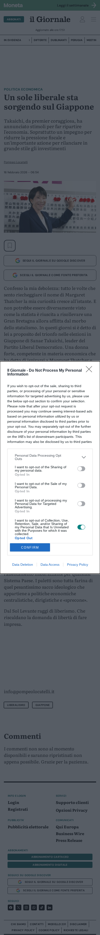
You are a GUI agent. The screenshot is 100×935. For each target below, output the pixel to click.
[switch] (81, 468)
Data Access (50, 564)
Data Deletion (22, 564)
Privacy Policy (77, 564)
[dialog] (50, 467)
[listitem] (50, 457)
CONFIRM (30, 547)
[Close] (90, 370)
